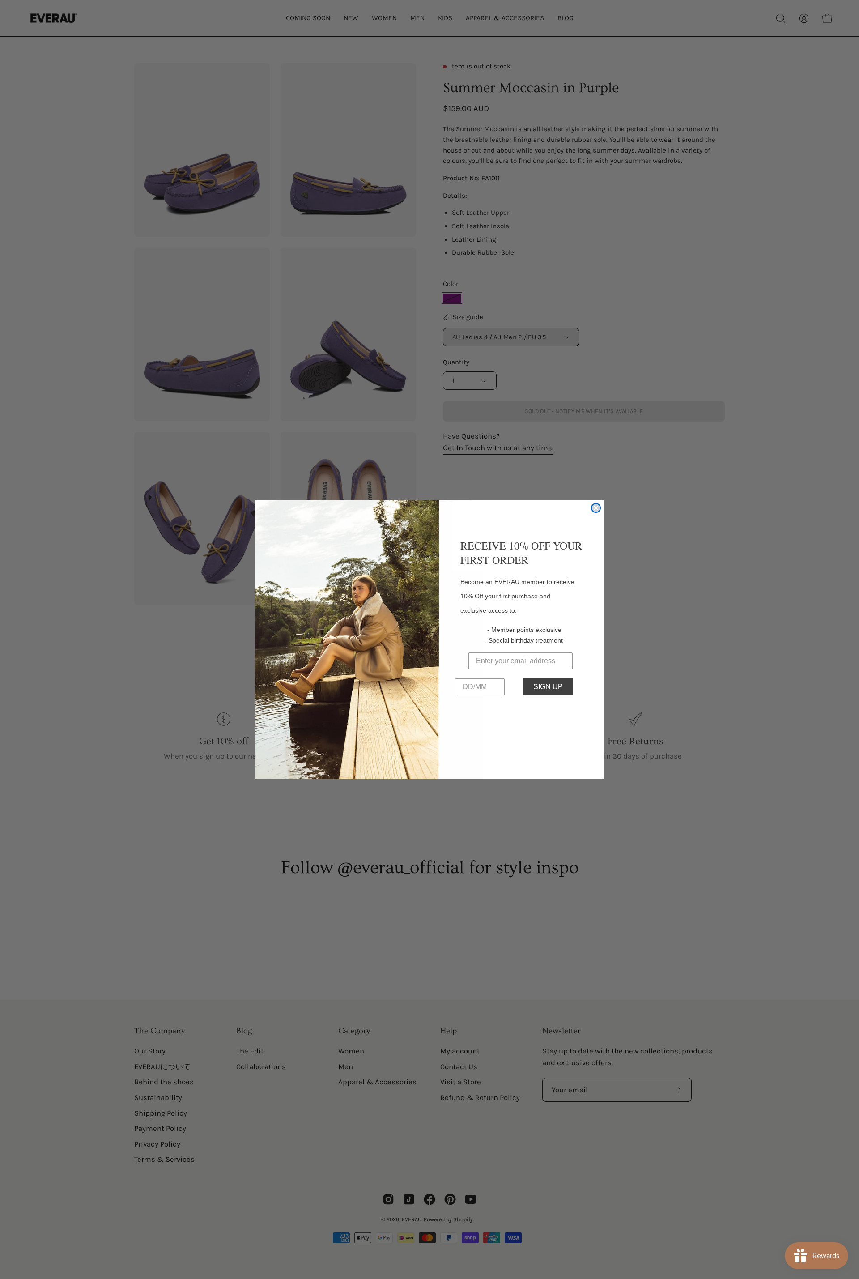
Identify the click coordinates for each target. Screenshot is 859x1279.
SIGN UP (548, 687)
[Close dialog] (595, 507)
